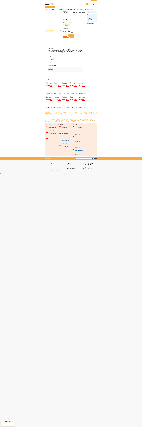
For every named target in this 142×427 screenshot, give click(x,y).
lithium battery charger (58, 113)
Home (46, 9)
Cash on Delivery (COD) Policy (71, 167)
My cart (89, 164)
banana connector (50, 120)
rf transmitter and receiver (56, 119)
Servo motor (66, 120)
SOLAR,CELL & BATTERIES (51, 9)
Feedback (68, 169)
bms (81, 114)
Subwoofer (64, 112)
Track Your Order (88, 0)
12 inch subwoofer (80, 113)
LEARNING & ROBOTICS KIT (4, 8)
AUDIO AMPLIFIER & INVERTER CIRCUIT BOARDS (5, 16)
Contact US (84, 164)
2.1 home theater (51, 113)
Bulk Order (65, 37)
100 (69, 25)
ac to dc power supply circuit (87, 114)
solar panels (71, 114)
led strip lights (60, 114)
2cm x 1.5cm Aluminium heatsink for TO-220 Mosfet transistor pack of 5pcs (78, 142)
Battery (66, 113)
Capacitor (63, 119)
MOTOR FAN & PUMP (3, 23)
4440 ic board (71, 120)
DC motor (78, 114)
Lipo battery (88, 118)
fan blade (75, 120)
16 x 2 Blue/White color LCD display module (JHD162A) (52, 133)
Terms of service (69, 164)
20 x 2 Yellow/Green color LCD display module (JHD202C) (53, 145)
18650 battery (55, 114)
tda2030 (55, 121)
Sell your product (85, 167)
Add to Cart (71, 37)
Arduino (93, 120)
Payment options (90, 167)
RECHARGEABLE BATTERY (61, 9)
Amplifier (69, 113)
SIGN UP (94, 158)
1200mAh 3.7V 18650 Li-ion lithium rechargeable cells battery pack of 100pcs (49, 98)
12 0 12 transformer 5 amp (88, 113)
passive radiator (88, 120)
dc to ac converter (71, 119)
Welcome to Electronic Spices (48, 0)
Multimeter (94, 113)
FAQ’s (83, 169)
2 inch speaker (82, 119)
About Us (84, 163)
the (60, 112)
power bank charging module (88, 112)
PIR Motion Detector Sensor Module (65, 140)
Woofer (75, 114)
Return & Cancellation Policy (71, 168)
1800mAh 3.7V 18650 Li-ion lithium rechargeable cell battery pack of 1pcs (73, 84)
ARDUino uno (51, 121)
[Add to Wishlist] (57, 30)
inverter (60, 118)
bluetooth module (51, 112)
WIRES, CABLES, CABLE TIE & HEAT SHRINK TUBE (5, 22)
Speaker (46, 112)
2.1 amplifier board (74, 113)
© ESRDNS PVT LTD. (5, 426)
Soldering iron (69, 112)
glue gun (64, 121)
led (63, 113)
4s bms (74, 121)
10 (66, 25)
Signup (137, 14)
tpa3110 (68, 121)
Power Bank (77, 119)
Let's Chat (51, 30)
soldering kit (71, 118)
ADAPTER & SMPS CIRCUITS (4, 17)
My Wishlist (90, 168)
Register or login (90, 163)
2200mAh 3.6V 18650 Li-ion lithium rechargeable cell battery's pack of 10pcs (82, 98)
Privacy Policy (69, 163)
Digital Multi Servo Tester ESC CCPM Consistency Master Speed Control (66, 146)
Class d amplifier (80, 112)
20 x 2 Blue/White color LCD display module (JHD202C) (52, 139)
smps (67, 119)
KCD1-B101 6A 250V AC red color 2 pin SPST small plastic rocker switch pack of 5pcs (79, 127)
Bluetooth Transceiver (81, 120)
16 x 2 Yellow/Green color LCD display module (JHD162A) (53, 127)
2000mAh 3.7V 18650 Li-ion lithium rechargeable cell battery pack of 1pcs (57, 84)
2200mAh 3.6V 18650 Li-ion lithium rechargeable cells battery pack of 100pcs (65, 98)
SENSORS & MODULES (4, 14)
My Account (82, 0)
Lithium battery (57, 112)
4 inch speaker (61, 120)
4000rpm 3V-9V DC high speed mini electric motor (66, 127)
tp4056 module (60, 121)
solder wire (47, 121)
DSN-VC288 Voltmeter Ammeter (79, 136)
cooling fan (76, 118)
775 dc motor (66, 114)
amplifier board (74, 112)
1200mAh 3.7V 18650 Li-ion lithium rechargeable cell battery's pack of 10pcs (57, 98)
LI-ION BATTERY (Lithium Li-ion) (71, 9)
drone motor (87, 119)
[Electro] (49, 4)
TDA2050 (71, 121)
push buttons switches (82, 118)
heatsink (91, 119)
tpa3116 (49, 119)
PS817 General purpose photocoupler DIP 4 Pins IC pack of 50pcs (66, 134)
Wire (93, 114)
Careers (84, 168)
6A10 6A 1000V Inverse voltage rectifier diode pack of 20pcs (79, 150)
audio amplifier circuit (48, 114)
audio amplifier (56, 120)
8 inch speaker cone (55, 118)
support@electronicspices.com (57, 163)
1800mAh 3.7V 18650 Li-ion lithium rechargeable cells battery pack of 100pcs (82, 84)
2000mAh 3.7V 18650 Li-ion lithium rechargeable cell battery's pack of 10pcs (49, 84)
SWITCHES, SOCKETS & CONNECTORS (4, 11)
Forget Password (90, 169)
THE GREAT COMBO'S (4, 7)
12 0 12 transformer (65, 118)
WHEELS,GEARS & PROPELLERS (5, 24)
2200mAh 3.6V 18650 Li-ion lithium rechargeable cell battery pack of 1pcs (73, 98)
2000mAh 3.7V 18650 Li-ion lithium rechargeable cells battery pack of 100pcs (65, 84)
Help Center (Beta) (94, 0)
